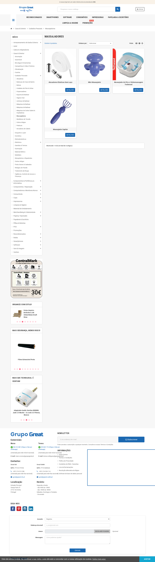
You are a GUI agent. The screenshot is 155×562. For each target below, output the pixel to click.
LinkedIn (31, 508)
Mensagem (39, 537)
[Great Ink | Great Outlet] (26, 9)
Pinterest (19, 508)
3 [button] (22, 321)
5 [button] (27, 321)
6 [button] (30, 321)
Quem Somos (63, 454)
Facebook (13, 508)
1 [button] (17, 321)
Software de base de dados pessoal (70, 473)
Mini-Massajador (94, 82)
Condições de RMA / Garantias (69, 464)
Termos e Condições (65, 458)
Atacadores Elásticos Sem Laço (60, 82)
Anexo (40, 531)
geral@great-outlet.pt (46, 477)
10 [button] (38, 369)
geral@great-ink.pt (19, 477)
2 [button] (20, 321)
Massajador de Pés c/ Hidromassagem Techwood (128, 83)
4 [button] (25, 321)
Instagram (25, 508)
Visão (131, 43)
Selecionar (92, 43)
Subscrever (132, 439)
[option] (26, 313)
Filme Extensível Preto (26, 359)
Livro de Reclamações (66, 467)
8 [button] (35, 321)
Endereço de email (37, 525)
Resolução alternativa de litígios (69, 470)
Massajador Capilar (60, 129)
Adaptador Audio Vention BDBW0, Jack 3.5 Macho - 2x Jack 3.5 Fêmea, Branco (26, 412)
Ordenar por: (83, 43)
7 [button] (33, 321)
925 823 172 (44, 447)
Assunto (40, 519)
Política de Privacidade (66, 461)
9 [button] (35, 369)
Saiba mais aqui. (99, 559)
